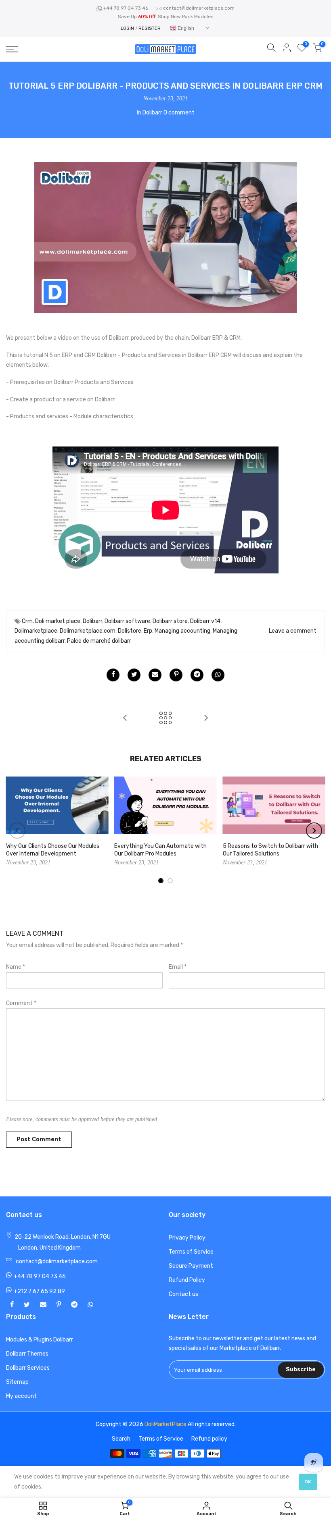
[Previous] (17, 830)
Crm (27, 621)
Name (15, 966)
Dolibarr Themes (27, 1353)
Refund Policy (187, 1280)
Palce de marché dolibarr (99, 640)
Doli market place (57, 621)
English (185, 28)
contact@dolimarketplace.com (199, 8)
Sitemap (17, 1382)
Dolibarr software (127, 621)
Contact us (183, 1294)
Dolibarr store (170, 621)
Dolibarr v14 (205, 621)
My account (21, 1396)
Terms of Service (191, 1251)
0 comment (179, 112)
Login (127, 28)
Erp (148, 630)
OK (307, 1482)
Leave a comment (292, 630)
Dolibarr (152, 112)
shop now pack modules (186, 16)
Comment (21, 1003)
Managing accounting (182, 630)
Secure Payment (191, 1266)
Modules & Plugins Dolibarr (39, 1339)
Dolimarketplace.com (87, 630)
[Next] (314, 830)
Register (149, 28)
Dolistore (129, 630)
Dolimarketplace (36, 630)
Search (121, 1438)
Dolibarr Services (28, 1367)
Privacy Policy (187, 1237)
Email (177, 966)
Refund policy (209, 1438)
